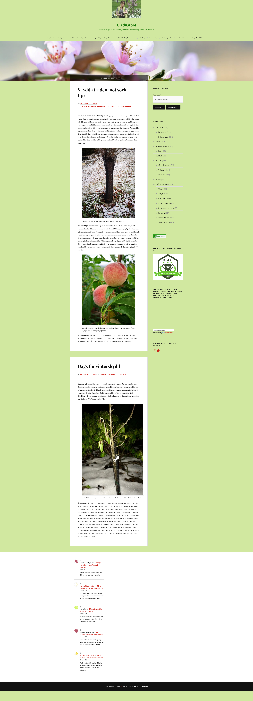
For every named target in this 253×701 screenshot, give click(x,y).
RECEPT (159, 161)
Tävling (142, 38)
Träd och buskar (113, 106)
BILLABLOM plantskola (126, 38)
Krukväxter (162, 132)
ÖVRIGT (159, 156)
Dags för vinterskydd (99, 366)
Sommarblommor (164, 218)
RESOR (158, 180)
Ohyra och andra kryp (97, 106)
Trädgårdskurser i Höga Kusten (57, 38)
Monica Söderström (88, 103)
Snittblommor (163, 137)
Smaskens (161, 175)
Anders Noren (144, 686)
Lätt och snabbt (163, 165)
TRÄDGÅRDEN (126, 106)
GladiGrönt (126, 24)
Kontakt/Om (181, 38)
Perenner (161, 213)
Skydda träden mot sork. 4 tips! (104, 92)
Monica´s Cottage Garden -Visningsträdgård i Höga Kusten (92, 38)
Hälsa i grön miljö (164, 198)
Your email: (157, 95)
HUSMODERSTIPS (162, 147)
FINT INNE (160, 128)
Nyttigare (162, 170)
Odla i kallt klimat (164, 203)
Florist (158, 142)
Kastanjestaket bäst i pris (198, 38)
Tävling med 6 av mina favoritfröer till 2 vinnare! (91, 565)
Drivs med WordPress (112, 686)
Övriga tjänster (167, 38)
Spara (160, 151)
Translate (169, 333)
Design (160, 194)
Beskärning (153, 38)
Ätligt (84, 106)
